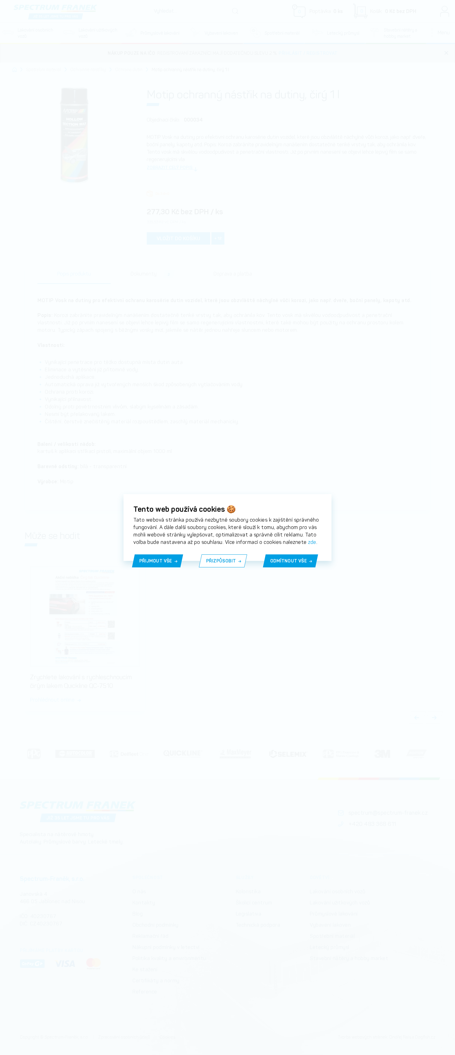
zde (312, 542)
